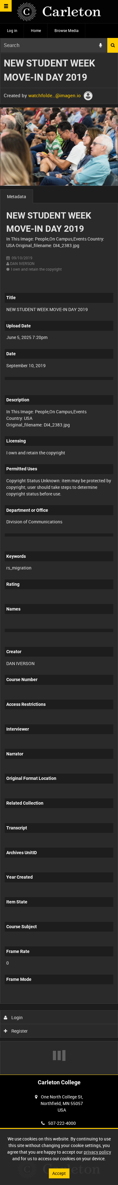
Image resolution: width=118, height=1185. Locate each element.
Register (19, 1031)
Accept (59, 1173)
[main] (59, 564)
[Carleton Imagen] (59, 12)
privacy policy (97, 1152)
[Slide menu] (6, 6)
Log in (12, 30)
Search (112, 45)
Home (36, 30)
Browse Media (66, 30)
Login (16, 1017)
